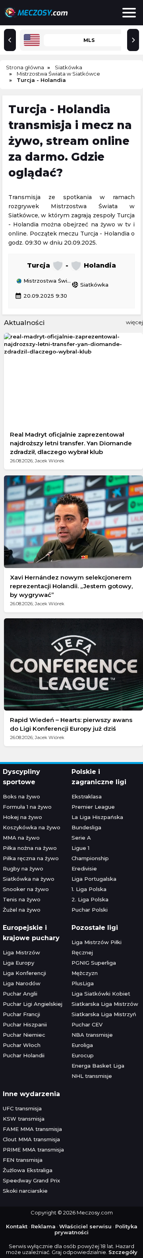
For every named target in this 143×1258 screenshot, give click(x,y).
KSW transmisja (23, 1118)
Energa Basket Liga (98, 1065)
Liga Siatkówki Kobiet (101, 993)
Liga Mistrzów (21, 952)
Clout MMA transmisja (31, 1139)
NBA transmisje (92, 1035)
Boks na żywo (21, 796)
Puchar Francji (21, 1014)
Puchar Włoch (22, 1045)
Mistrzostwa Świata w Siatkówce (47, 281)
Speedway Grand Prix (31, 1180)
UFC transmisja (22, 1108)
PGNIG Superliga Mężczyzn (94, 968)
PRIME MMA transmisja (33, 1149)
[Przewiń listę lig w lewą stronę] (10, 40)
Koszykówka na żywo (31, 827)
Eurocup (83, 1055)
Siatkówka (90, 284)
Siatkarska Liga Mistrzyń (104, 1014)
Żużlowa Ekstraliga (27, 1170)
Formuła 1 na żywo (27, 807)
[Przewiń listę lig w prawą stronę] (133, 40)
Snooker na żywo (26, 889)
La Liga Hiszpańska (97, 817)
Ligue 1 (80, 848)
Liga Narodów (22, 983)
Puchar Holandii (23, 1055)
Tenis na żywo (22, 899)
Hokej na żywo (22, 817)
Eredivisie (84, 868)
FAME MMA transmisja (32, 1129)
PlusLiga (83, 983)
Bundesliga (86, 827)
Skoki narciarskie (25, 1191)
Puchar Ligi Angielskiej (32, 1004)
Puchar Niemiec (24, 1035)
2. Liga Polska (90, 899)
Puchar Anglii (20, 993)
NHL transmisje (92, 1076)
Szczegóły (122, 1252)
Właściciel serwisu (85, 1226)
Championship (90, 858)
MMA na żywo (21, 837)
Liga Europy (18, 963)
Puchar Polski (90, 909)
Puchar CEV (87, 1024)
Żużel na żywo (22, 909)
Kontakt (16, 1226)
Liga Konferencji (24, 973)
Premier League (93, 807)
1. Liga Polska (89, 889)
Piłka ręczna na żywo (31, 858)
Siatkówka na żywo (28, 879)
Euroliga (82, 1045)
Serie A (81, 837)
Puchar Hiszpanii (25, 1024)
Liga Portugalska (94, 879)
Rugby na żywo (23, 868)
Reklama (43, 1226)
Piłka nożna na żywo (30, 848)
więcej (134, 322)
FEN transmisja (23, 1160)
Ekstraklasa (87, 796)
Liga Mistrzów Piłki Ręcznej (97, 947)
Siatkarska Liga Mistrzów (105, 1004)
